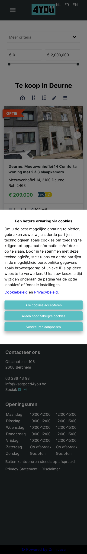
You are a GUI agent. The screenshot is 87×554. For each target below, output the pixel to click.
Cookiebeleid (16, 292)
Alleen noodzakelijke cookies (43, 316)
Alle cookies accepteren (44, 305)
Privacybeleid (46, 292)
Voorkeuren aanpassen (43, 327)
